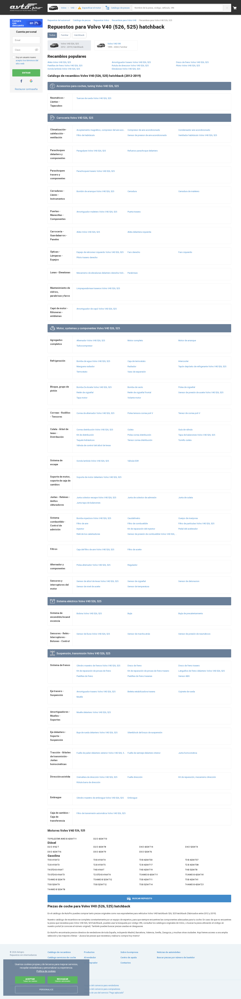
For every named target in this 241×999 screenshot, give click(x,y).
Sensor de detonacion (188, 581)
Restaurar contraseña (26, 89)
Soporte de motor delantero (99, 477)
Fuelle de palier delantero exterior (101, 753)
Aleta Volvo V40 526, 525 (59, 62)
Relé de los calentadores (88, 534)
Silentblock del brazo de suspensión (145, 732)
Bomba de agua (93, 361)
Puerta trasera (134, 211)
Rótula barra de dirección (88, 782)
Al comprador (91, 963)
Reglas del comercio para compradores (102, 989)
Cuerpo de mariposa (188, 518)
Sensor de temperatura (138, 586)
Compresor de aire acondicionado (144, 130)
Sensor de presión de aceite (200, 392)
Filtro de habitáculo (86, 135)
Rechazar (62, 980)
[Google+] (31, 81)
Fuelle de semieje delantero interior (144, 753)
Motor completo (135, 340)
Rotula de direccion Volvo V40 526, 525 (130, 65)
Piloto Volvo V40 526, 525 (188, 65)
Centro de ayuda (128, 957)
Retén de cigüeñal (85, 392)
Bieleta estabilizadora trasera (141, 691)
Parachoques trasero (96, 171)
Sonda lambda (93, 461)
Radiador (132, 366)
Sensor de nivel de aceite (88, 586)
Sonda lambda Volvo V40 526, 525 (64, 69)
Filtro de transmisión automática (101, 813)
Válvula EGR (133, 461)
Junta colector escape (96, 497)
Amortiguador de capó (97, 309)
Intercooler (183, 361)
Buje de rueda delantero (97, 732)
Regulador (132, 565)
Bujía (130, 613)
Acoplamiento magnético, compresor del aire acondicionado (101, 130)
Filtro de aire (82, 523)
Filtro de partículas (196, 523)
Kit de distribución (85, 435)
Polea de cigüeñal (186, 387)
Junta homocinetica (187, 753)
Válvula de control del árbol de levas (94, 445)
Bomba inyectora (94, 518)
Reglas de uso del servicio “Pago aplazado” (104, 993)
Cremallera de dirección (97, 777)
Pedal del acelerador (188, 529)
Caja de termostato (137, 361)
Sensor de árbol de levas (97, 581)
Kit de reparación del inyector (141, 529)
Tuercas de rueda (94, 98)
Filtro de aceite (134, 549)
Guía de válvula (185, 429)
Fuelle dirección (135, 777)
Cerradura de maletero (188, 191)
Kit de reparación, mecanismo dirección (197, 777)
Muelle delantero (94, 712)
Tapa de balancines (196, 435)
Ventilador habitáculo (197, 135)
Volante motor (134, 397)
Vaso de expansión (137, 371)
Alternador (91, 340)
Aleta (88, 232)
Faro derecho (134, 252)
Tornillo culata (184, 440)
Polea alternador (93, 565)
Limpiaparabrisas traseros (98, 288)
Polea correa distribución (139, 435)
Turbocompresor (84, 346)
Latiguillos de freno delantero (201, 671)
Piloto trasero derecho (87, 257)
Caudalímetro (134, 518)
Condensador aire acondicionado (194, 130)
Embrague (132, 798)
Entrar (26, 73)
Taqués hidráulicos (85, 440)
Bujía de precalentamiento (190, 613)
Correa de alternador (95, 413)
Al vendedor (90, 957)
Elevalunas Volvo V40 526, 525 (126, 69)
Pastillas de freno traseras (140, 676)
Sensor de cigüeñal (137, 581)
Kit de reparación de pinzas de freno (94, 671)
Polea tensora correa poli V (140, 413)
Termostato (82, 371)
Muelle (80, 697)
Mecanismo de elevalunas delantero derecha (101, 273)
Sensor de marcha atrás (139, 634)
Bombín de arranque (95, 191)
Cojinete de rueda (186, 691)
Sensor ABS (184, 676)
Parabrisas (133, 273)
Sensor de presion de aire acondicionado (147, 135)
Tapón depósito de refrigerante (202, 366)
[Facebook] (21, 81)
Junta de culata (185, 497)
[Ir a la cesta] (237, 8)
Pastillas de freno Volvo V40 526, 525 (65, 65)
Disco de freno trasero (189, 665)
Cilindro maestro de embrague (100, 798)
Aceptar (30, 980)
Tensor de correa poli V (189, 413)
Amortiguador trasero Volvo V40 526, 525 (131, 62)
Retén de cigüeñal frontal (139, 392)
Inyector (80, 529)
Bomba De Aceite (94, 387)
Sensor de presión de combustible (152, 534)
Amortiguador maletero (97, 211)
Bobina (89, 613)
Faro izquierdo (185, 252)
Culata (130, 429)
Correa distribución (95, 429)
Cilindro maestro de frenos (98, 665)
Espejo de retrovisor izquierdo (100, 252)
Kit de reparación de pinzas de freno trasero (148, 671)
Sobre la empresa (129, 952)
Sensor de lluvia (93, 634)
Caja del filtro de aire (95, 549)
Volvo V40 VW (114, 43)
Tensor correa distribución (140, 440)
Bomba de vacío (135, 387)
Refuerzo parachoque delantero (143, 150)
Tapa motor (82, 397)
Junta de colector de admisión (142, 497)
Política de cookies (46, 971)
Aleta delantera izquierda (139, 232)
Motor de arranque (187, 340)
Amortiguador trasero (96, 691)
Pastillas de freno (85, 676)
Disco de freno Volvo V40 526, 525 (192, 62)
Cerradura (132, 191)
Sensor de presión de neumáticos (194, 634)
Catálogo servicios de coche (62, 957)
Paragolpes (91, 150)
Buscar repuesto (142, 898)
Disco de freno (135, 665)
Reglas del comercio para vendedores (101, 985)
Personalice (46, 989)
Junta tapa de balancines (88, 503)
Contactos (125, 963)
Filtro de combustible (138, 523)
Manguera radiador (86, 366)
